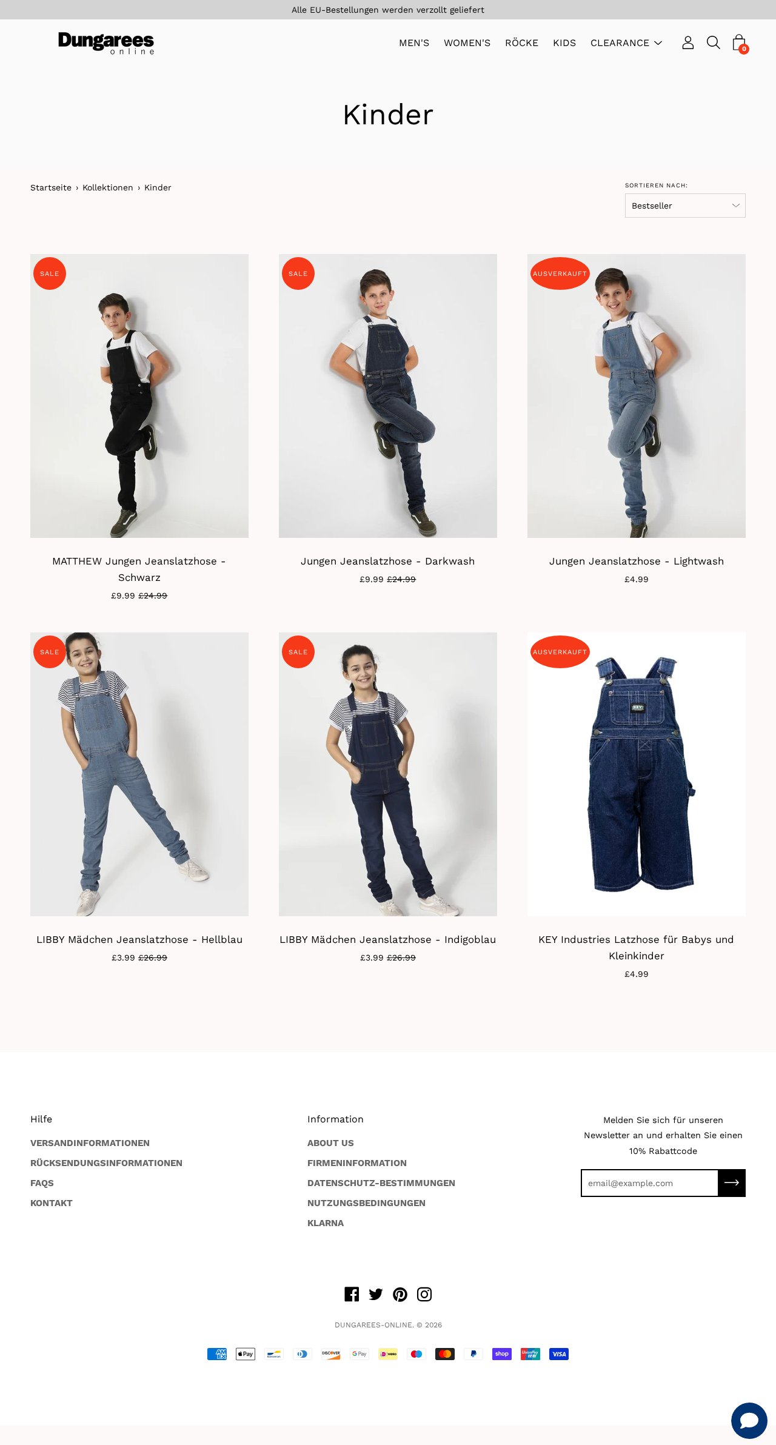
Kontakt (51, 1203)
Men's (414, 43)
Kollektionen (107, 187)
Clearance (619, 43)
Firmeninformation (357, 1163)
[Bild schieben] (636, 774)
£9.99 (139, 595)
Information (335, 1119)
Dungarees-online (373, 1325)
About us (330, 1143)
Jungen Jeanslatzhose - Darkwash (388, 561)
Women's (467, 43)
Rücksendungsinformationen (106, 1163)
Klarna (325, 1223)
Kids (564, 43)
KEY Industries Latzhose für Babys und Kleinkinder (636, 947)
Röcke (521, 43)
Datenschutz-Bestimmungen (381, 1183)
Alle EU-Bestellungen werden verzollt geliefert (388, 10)
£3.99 (139, 957)
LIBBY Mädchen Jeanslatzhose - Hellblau (139, 939)
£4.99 (636, 579)
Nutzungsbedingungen (366, 1203)
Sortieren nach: (656, 185)
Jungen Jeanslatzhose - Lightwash (636, 561)
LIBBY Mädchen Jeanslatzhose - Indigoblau (387, 939)
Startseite (51, 187)
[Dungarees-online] (106, 43)
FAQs (42, 1183)
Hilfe (41, 1119)
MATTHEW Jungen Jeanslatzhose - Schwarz (139, 569)
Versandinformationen (90, 1143)
